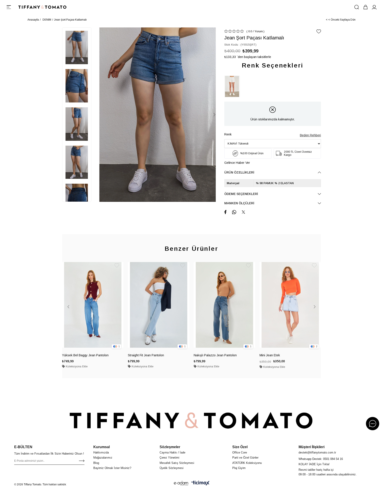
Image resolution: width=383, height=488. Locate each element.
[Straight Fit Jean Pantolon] (158, 305)
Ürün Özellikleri (239, 172)
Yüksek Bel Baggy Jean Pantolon (85, 355)
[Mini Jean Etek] (290, 305)
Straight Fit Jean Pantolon (146, 355)
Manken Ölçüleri (239, 203)
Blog (96, 463)
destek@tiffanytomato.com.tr (317, 452)
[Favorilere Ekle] (319, 31)
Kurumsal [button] (101, 447)
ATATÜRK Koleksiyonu (247, 463)
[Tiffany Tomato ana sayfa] (191, 420)
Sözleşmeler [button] (170, 447)
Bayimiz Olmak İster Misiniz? (112, 468)
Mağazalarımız (102, 457)
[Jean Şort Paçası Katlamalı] (233, 86)
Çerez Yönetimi (169, 457)
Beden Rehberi (310, 135)
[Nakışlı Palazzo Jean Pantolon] (224, 305)
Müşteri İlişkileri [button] (311, 447)
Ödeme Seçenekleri (241, 194)
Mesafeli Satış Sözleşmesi (177, 463)
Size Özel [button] (240, 447)
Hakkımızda (101, 452)
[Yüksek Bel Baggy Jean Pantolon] (92, 305)
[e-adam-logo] (181, 483)
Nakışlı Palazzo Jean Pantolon (215, 355)
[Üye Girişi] (374, 7)
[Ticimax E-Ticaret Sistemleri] (200, 483)
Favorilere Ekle (117, 265)
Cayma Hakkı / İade (172, 452)
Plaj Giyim (239, 468)
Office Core (239, 452)
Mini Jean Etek (270, 355)
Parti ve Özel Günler (245, 457)
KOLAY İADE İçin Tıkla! (314, 464)
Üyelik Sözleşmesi (172, 468)
